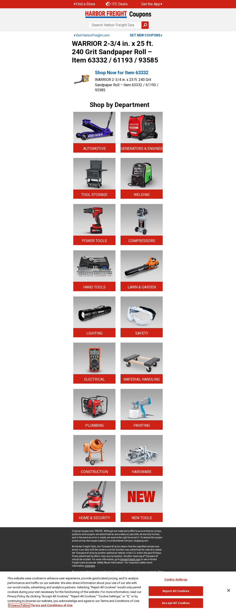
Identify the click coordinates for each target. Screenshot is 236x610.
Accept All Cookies (176, 603)
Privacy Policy (19, 605)
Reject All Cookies (175, 591)
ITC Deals (120, 4)
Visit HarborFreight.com (93, 35)
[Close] (229, 590)
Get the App (150, 4)
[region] (118, 591)
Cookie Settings (175, 579)
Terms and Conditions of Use (52, 605)
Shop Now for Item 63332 (121, 72)
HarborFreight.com (130, 559)
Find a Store (85, 4)
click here (90, 566)
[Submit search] (145, 25)
